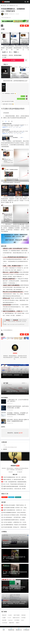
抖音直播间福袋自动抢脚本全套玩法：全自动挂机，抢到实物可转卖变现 (15, 519)
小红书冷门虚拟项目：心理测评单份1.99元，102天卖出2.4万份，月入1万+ (15, 522)
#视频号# (17, 622)
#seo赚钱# (4, 617)
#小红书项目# (16, 620)
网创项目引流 (12, 5)
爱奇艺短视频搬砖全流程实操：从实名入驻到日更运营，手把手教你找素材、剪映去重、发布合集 (15, 512)
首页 (8, 5)
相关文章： (5, 449)
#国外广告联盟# (17, 615)
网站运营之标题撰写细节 (9, 278)
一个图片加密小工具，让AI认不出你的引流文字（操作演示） (17, 400)
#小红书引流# (4, 622)
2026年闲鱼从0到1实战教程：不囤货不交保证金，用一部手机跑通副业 (15, 505)
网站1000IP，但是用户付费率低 (10, 272)
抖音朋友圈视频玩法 (8, 330)
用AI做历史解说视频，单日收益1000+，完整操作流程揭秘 (15, 527)
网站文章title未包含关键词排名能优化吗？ (13, 291)
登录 (21, 432)
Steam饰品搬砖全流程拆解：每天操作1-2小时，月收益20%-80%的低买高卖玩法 (15, 507)
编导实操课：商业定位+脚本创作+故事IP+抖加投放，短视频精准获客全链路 (18, 420)
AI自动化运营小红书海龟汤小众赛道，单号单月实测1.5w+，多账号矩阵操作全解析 (15, 514)
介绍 (4, 445)
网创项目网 (15, 319)
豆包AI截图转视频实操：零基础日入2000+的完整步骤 (14, 524)
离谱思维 (6, 14)
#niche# (22, 620)
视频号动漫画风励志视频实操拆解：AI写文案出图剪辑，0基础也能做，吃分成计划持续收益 (15, 486)
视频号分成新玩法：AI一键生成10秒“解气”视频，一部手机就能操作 (15, 479)
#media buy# (10, 620)
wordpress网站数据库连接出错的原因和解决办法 (15, 257)
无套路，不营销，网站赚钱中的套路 (12, 265)
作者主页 (10, 472)
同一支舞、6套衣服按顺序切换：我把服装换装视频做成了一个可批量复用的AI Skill (15, 481)
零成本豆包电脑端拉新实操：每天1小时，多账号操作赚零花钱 (15, 477)
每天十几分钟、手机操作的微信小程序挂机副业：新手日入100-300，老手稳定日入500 (15, 484)
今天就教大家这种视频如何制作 (10, 447)
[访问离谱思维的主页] (15, 460)
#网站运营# (4, 615)
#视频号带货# (11, 622)
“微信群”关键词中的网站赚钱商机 (11, 285)
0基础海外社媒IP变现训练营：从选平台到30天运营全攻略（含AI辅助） (18, 407)
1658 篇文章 (19, 472)
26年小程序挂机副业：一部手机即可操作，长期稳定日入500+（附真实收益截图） (15, 517)
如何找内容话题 (7, 304)
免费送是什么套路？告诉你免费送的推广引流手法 (15, 248)
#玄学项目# (23, 617)
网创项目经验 (18, 497)
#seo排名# (10, 615)
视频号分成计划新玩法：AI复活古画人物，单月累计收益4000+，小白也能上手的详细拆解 (15, 488)
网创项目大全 (4, 497)
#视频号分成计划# (16, 617)
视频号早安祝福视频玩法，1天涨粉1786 (12, 311)
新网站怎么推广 (7, 298)
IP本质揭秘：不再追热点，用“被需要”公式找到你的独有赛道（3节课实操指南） (17, 413)
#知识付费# (4, 620)
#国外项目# (23, 615)
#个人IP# (9, 617)
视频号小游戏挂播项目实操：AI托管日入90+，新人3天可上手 (15, 510)
